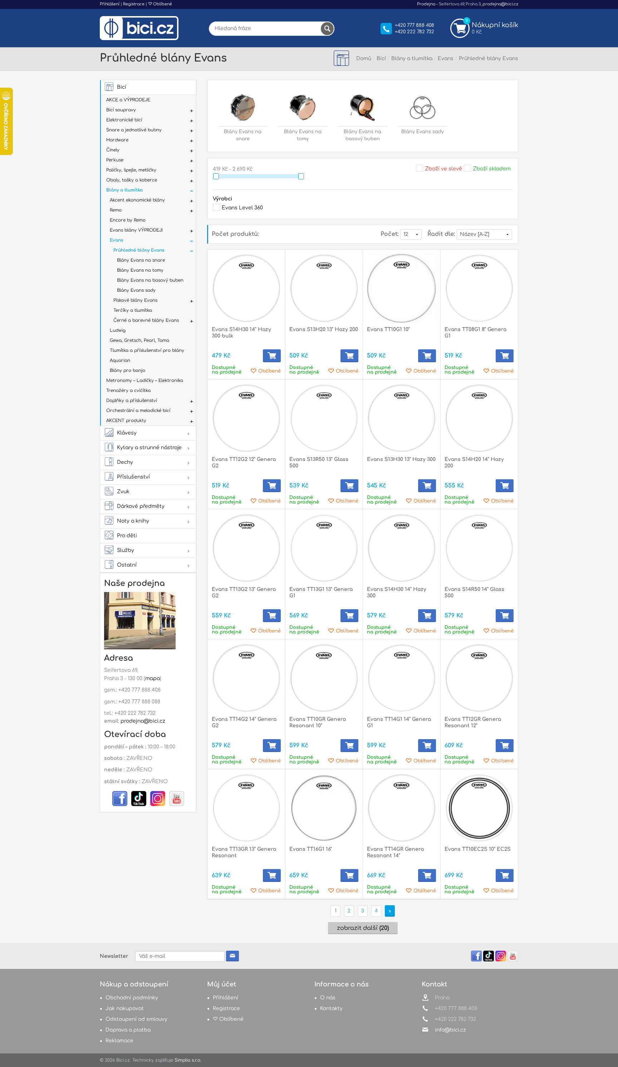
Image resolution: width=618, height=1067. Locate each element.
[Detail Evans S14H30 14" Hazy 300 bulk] (246, 288)
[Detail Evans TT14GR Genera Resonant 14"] (401, 808)
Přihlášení (109, 4)
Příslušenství (133, 477)
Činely (112, 149)
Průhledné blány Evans (139, 250)
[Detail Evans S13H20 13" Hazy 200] (323, 288)
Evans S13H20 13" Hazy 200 (323, 329)
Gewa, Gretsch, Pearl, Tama (139, 340)
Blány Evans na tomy (140, 270)
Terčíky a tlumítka (132, 310)
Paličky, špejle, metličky (131, 170)
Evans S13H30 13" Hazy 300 (401, 459)
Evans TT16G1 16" (310, 849)
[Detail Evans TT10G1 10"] (401, 288)
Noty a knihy (133, 521)
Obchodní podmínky (132, 997)
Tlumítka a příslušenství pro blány (147, 350)
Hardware (117, 139)
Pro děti (127, 535)
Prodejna (426, 4)
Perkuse (114, 160)
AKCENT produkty (126, 420)
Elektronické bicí (124, 119)
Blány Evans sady (136, 290)
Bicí (121, 87)
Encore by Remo (128, 220)
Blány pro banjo (127, 370)
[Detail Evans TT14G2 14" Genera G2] (246, 678)
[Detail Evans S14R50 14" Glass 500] (479, 548)
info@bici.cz (450, 1030)
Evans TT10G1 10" (388, 329)
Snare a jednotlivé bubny (134, 129)
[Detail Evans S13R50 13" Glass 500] (323, 418)
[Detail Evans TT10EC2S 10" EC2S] (479, 808)
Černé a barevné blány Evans (146, 320)
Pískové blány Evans (135, 300)
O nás (327, 997)
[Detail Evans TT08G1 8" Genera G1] (479, 288)
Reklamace (119, 1040)
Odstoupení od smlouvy (136, 1019)
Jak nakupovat (125, 1008)
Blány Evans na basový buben (150, 280)
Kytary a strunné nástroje (149, 447)
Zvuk (123, 491)
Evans (116, 240)
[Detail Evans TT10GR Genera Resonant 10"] (323, 678)
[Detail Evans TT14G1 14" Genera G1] (401, 678)
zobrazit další (363, 928)
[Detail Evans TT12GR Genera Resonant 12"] (479, 678)
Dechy (125, 462)
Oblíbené (162, 4)
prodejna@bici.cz (500, 4)
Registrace (133, 4)
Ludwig (118, 330)
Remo (116, 210)
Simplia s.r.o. (188, 1060)
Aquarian (120, 360)
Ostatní (127, 565)
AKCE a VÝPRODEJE (128, 99)
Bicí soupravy (121, 109)
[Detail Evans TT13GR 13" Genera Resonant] (246, 808)
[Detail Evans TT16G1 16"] (323, 808)
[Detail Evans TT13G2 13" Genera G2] (246, 548)
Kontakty (331, 1008)
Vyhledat (327, 28)
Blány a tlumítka (124, 190)
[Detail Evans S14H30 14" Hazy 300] (401, 548)
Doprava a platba (128, 1030)
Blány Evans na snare (141, 260)
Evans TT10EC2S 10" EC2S (478, 849)
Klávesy (127, 433)
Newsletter (114, 956)
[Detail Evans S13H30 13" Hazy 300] (401, 418)
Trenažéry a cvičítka (128, 390)
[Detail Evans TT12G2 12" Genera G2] (246, 418)
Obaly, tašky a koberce (131, 180)
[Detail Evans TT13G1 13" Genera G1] (323, 548)
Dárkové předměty (141, 506)
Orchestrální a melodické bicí (138, 410)
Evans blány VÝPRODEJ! (136, 230)
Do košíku (272, 355)
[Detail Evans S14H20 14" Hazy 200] (479, 418)
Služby (125, 550)
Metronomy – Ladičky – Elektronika (144, 380)
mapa (152, 678)
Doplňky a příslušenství (131, 400)
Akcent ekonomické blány (137, 200)
